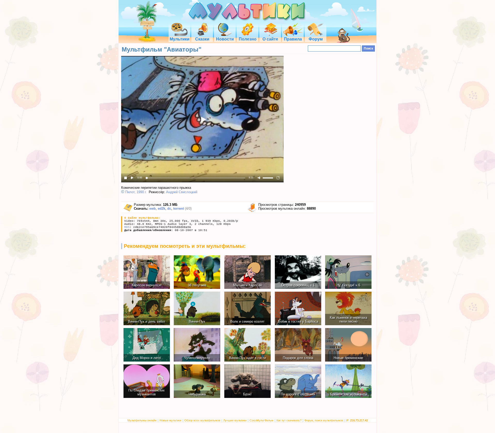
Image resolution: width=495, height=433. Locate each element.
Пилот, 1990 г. (136, 192)
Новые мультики (170, 420)
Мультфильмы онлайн (141, 420)
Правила (293, 39)
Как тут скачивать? (288, 420)
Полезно (248, 39)
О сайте (270, 39)
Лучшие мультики (234, 420)
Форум (316, 39)
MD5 (127, 227)
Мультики (179, 39)
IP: (357, 420)
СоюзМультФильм (261, 420)
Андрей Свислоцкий (181, 192)
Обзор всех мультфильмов (202, 420)
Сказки (202, 39)
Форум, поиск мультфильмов (323, 420)
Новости (225, 39)
